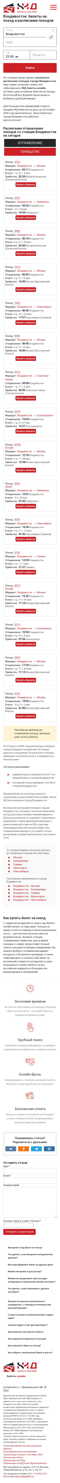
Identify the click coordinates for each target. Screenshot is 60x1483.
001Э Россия (12, 587)
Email (7, 1175)
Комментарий (11, 1185)
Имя (6, 1166)
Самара (41, 556)
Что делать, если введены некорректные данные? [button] (30, 1256)
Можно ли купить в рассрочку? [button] (25, 1271)
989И (17, 231)
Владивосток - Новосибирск (29, 899)
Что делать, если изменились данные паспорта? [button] (28, 1290)
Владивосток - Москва (26, 885)
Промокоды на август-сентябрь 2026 (23, 1454)
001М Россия (12, 446)
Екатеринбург (21, 860)
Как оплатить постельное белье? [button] (26, 1332)
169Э (17, 303)
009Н (17, 336)
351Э (17, 372)
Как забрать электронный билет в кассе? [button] (30, 1352)
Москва (41, 166)
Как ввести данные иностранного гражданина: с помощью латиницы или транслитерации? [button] (29, 1304)
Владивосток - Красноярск (29, 896)
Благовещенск (45, 415)
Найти (30, 67)
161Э (17, 267)
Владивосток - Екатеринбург (29, 889)
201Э (17, 198)
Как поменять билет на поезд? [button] (24, 1345)
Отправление (30, 143)
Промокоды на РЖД (14, 1460)
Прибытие (30, 152)
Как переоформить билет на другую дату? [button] (31, 1264)
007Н (17, 519)
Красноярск (20, 867)
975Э (17, 162)
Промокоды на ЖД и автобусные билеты (25, 1463)
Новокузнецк (44, 628)
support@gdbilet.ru (24, 1476)
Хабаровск (43, 202)
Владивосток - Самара (26, 892)
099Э (17, 657)
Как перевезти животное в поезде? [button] (27, 1339)
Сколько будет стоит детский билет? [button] (28, 1325)
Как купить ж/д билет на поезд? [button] (25, 1247)
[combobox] (30, 32)
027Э (17, 411)
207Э (17, 624)
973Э (17, 693)
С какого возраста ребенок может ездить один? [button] (30, 1316)
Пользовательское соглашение (19, 1451)
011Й (17, 552)
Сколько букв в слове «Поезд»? (22, 1220)
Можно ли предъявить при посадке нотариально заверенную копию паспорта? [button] (32, 1280)
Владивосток (25, 166)
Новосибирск (44, 306)
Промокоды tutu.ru (13, 1457)
